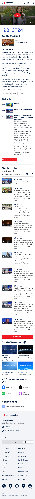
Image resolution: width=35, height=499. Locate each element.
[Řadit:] (31, 174)
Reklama (21, 452)
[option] (7, 442)
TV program (6, 448)
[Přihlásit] (28, 2)
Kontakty (21, 479)
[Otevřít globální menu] (33, 2)
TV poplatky (6, 456)
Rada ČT (21, 464)
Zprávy (15, 93)
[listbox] (17, 442)
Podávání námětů (24, 472)
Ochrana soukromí (13, 496)
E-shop (4, 472)
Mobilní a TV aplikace (9, 475)
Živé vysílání (6, 452)
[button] (17, 15)
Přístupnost (24, 496)
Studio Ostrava (23, 460)
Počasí (4, 468)
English (4, 496)
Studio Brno (22, 456)
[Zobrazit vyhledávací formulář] (24, 2)
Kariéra (20, 468)
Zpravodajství (6, 93)
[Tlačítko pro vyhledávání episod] (27, 174)
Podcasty (5, 464)
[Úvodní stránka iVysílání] (7, 3)
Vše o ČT (4, 479)
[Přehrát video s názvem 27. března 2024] (17, 15)
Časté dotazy (22, 475)
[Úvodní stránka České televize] (10, 415)
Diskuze (21, 93)
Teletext (4, 460)
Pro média (21, 448)
